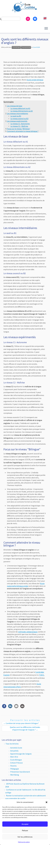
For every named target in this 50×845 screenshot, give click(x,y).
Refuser (25, 830)
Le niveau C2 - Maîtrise (19, 126)
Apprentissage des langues (21, 754)
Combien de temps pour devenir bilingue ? (21, 723)
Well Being (14, 775)
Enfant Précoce (16, 763)
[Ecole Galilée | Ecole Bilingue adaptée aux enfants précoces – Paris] (25, 7)
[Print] (22, 707)
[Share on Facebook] (4, 707)
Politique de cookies (24, 842)
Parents (13, 766)
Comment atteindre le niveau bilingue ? (22, 131)
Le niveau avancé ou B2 (19, 118)
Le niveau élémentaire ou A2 (21, 111)
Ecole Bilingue (16, 47)
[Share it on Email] (16, 707)
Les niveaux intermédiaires (17, 113)
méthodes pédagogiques (28, 632)
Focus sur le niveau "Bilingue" (18, 129)
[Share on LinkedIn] (10, 707)
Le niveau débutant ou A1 (20, 108)
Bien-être (14, 757)
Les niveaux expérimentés (17, 121)
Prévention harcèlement (20, 772)
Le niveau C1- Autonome (20, 123)
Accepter (25, 824)
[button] (46, 802)
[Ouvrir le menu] (46, 28)
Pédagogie (14, 769)
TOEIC (41, 675)
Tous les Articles (26, 47)
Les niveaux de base (14, 106)
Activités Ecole (16, 748)
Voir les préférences (25, 837)
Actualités (14, 751)
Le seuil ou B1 (15, 116)
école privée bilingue (35, 80)
